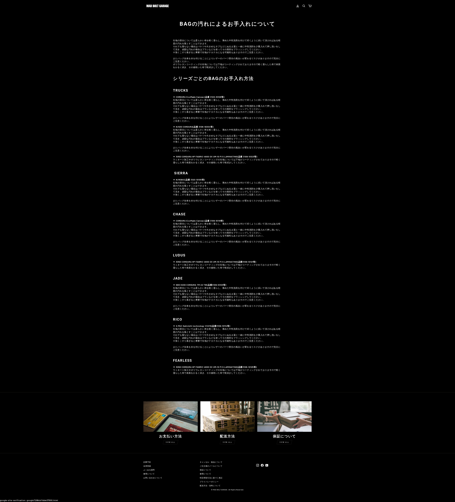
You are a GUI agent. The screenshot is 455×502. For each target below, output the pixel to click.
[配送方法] (227, 416)
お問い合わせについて (152, 478)
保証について (205, 470)
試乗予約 (147, 462)
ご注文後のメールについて (211, 466)
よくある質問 (149, 470)
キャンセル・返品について (211, 462)
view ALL (170, 442)
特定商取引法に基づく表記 (211, 478)
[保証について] (284, 416)
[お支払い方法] (170, 416)
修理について (149, 474)
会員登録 (147, 466)
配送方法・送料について (210, 485)
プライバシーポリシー (209, 482)
